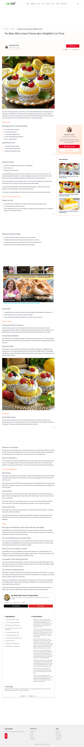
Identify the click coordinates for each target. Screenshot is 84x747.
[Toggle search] (78, 3)
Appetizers (33, 3)
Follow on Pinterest (70, 146)
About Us (58, 731)
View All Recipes (69, 150)
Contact (57, 3)
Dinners (32, 733)
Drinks (43, 3)
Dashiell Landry (15, 45)
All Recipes (32, 739)
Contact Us (58, 733)
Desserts (13, 29)
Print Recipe (16, 606)
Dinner (38, 3)
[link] (5, 276)
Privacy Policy (64, 3)
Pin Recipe (73, 46)
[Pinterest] (6, 736)
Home (27, 3)
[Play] (37, 270)
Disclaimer (58, 739)
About (52, 3)
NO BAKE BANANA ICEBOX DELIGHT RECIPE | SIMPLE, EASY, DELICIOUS (27, 276)
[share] (51, 275)
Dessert (48, 3)
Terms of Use (59, 737)
